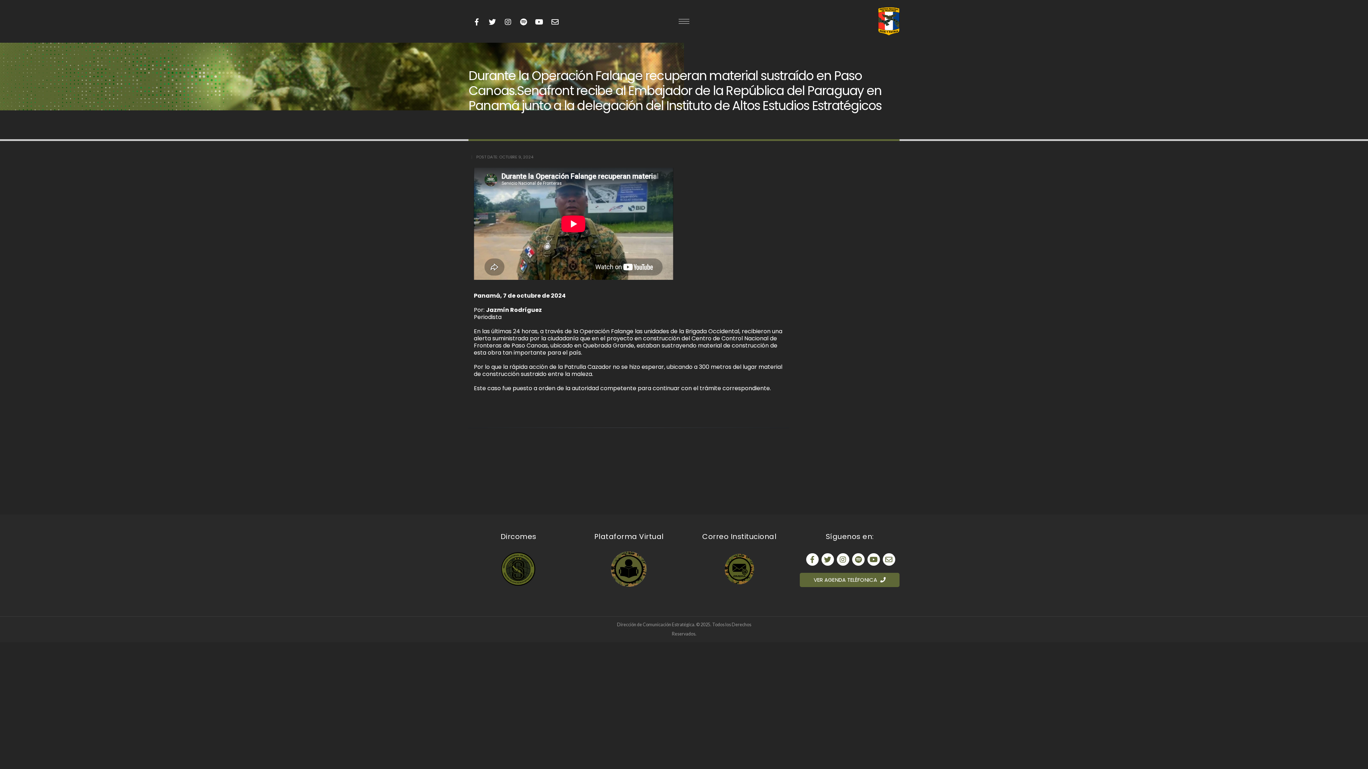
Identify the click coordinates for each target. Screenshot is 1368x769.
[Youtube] (523, 22)
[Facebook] (476, 22)
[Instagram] (508, 22)
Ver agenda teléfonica (846, 580)
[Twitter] (492, 22)
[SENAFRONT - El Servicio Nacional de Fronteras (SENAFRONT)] (889, 21)
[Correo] (889, 559)
